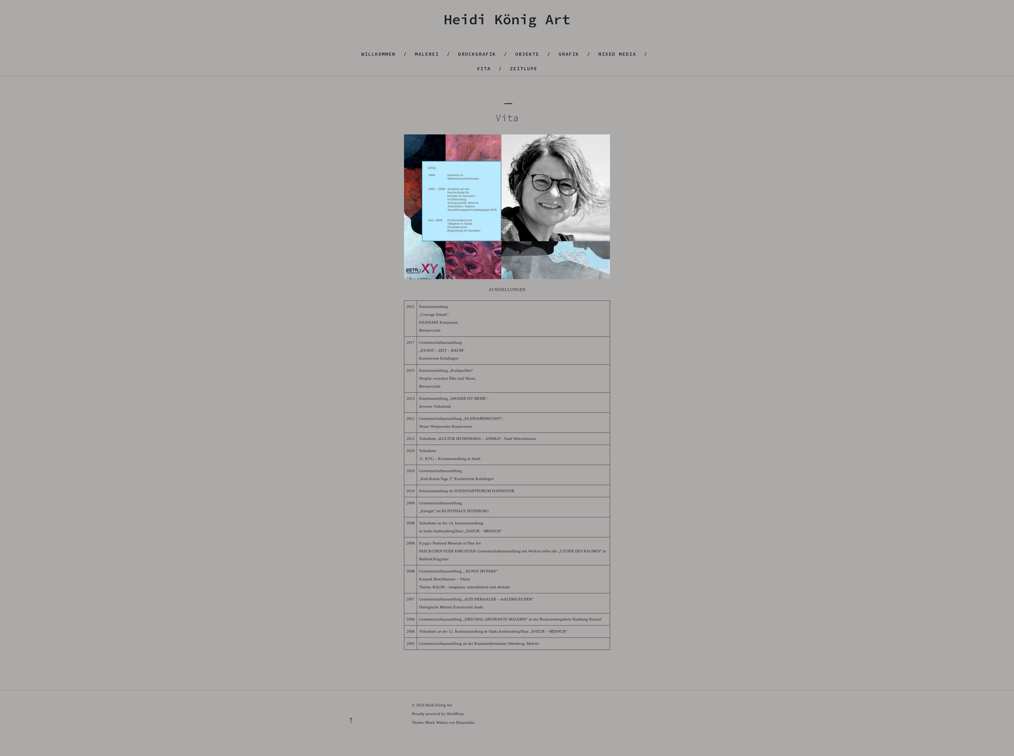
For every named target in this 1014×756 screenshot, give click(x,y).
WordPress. (456, 714)
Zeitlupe (523, 68)
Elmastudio (465, 722)
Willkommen (378, 54)
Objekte (527, 54)
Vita (484, 68)
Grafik (568, 54)
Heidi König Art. (439, 705)
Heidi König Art (507, 19)
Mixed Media (617, 54)
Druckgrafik (477, 54)
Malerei (427, 54)
